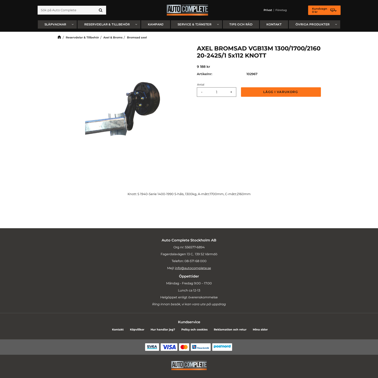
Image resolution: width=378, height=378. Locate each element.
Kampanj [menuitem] (156, 24)
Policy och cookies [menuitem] (194, 329)
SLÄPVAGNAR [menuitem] (55, 24)
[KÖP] (281, 92)
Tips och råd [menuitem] (240, 24)
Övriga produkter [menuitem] (313, 24)
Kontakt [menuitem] (274, 24)
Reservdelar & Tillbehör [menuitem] (107, 24)
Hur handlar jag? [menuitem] (163, 329)
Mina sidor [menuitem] (260, 329)
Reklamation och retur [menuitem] (230, 329)
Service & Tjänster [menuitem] (194, 24)
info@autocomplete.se (193, 268)
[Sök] (100, 10)
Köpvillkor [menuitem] (137, 329)
